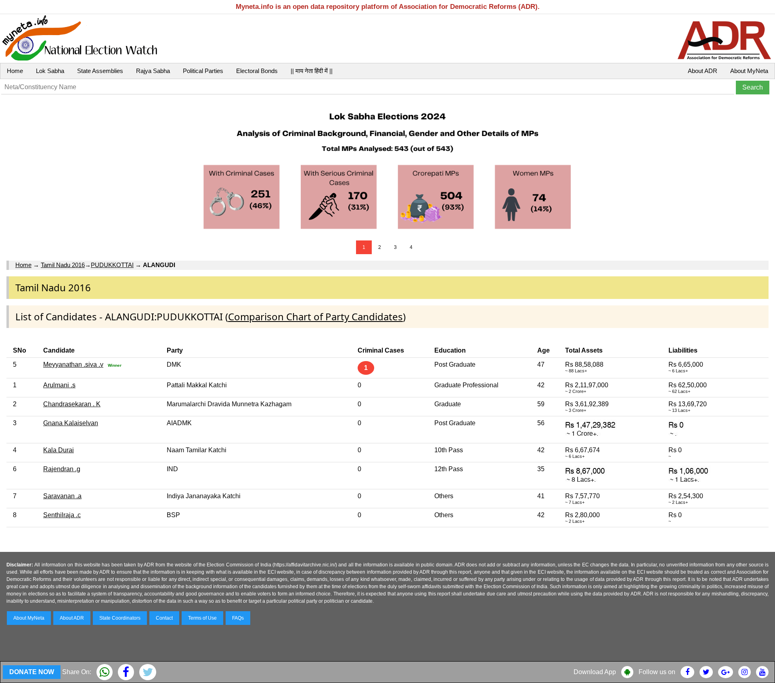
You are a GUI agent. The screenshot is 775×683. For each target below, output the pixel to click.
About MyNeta (749, 70)
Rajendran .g (61, 469)
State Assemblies (100, 70)
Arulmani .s (59, 385)
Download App (595, 671)
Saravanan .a (62, 496)
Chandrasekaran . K (72, 404)
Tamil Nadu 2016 (63, 264)
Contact (164, 618)
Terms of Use (202, 618)
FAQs (238, 618)
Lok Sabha (50, 70)
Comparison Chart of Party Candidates (315, 316)
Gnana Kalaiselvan (70, 423)
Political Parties (203, 70)
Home (15, 70)
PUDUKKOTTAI (112, 264)
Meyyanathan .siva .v (73, 364)
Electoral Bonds (257, 70)
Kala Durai (58, 450)
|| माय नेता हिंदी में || (312, 70)
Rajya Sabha (153, 70)
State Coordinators (119, 618)
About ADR (702, 70)
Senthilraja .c (62, 515)
